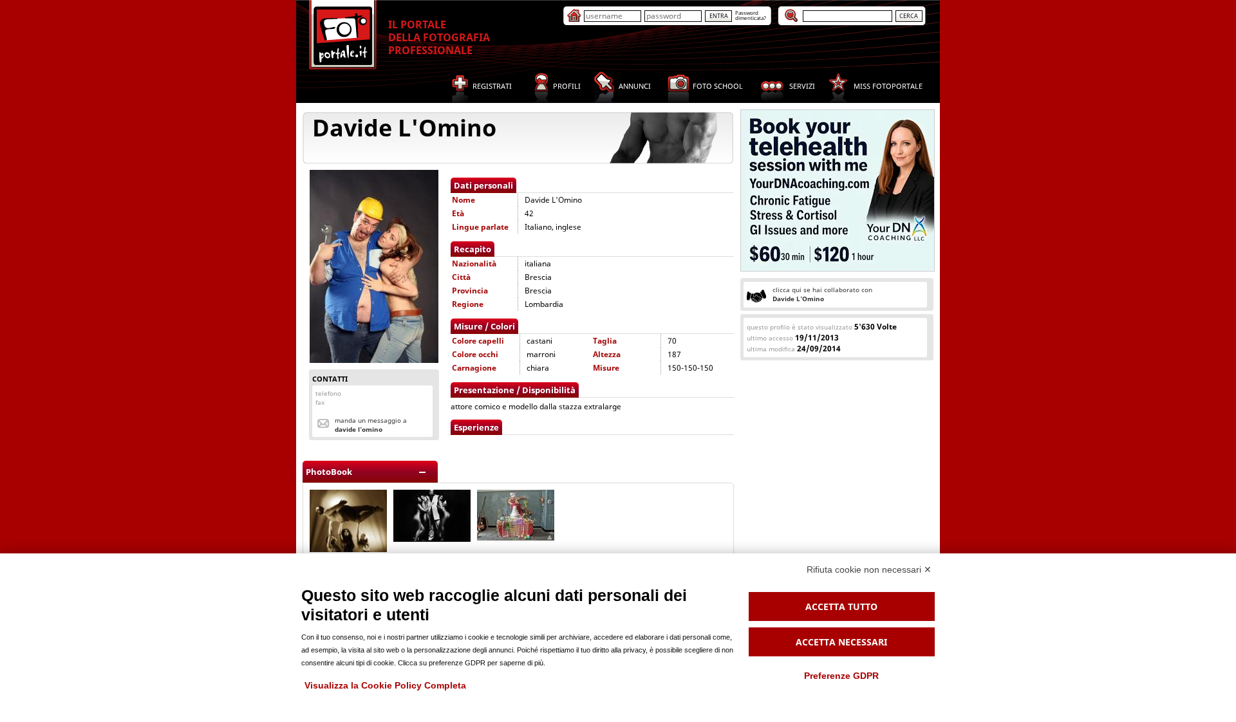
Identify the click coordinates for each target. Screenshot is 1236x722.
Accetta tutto (841, 606)
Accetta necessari (841, 642)
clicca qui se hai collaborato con (822, 294)
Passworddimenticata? (750, 15)
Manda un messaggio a (371, 425)
